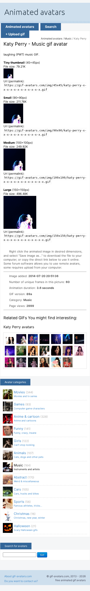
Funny (25, 430)
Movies (25, 394)
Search (50, 27)
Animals (28, 454)
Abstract (26, 479)
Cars (26, 491)
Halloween (26, 528)
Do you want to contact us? (21, 581)
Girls (24, 442)
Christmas (29, 515)
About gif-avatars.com (18, 576)
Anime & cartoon (31, 418)
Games (29, 406)
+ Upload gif (15, 34)
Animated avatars (19, 27)
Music (68, 38)
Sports (28, 503)
